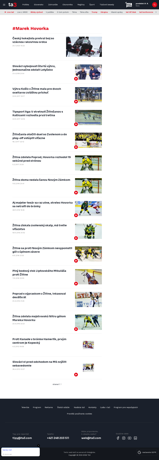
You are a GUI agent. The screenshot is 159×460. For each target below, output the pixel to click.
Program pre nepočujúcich (126, 407)
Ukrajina (104, 12)
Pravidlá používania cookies (79, 414)
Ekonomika (68, 4)
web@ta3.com (91, 438)
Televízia (25, 407)
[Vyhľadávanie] (154, 4)
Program (37, 407)
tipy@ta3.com (22, 438)
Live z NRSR (22, 12)
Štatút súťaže (63, 407)
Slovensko (38, 4)
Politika (25, 4)
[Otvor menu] (4, 4)
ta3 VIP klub (131, 12)
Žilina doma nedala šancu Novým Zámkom (41, 180)
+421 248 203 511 (58, 438)
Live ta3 (10, 12)
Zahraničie (53, 4)
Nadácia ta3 (79, 407)
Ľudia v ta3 (105, 407)
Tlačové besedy (107, 4)
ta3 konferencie (146, 12)
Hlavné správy (117, 12)
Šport (92, 4)
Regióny (81, 4)
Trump (94, 12)
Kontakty (92, 407)
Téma (74, 12)
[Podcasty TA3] (128, 4)
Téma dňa (84, 12)
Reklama (49, 407)
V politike (50, 12)
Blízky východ (37, 12)
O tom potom (63, 12)
